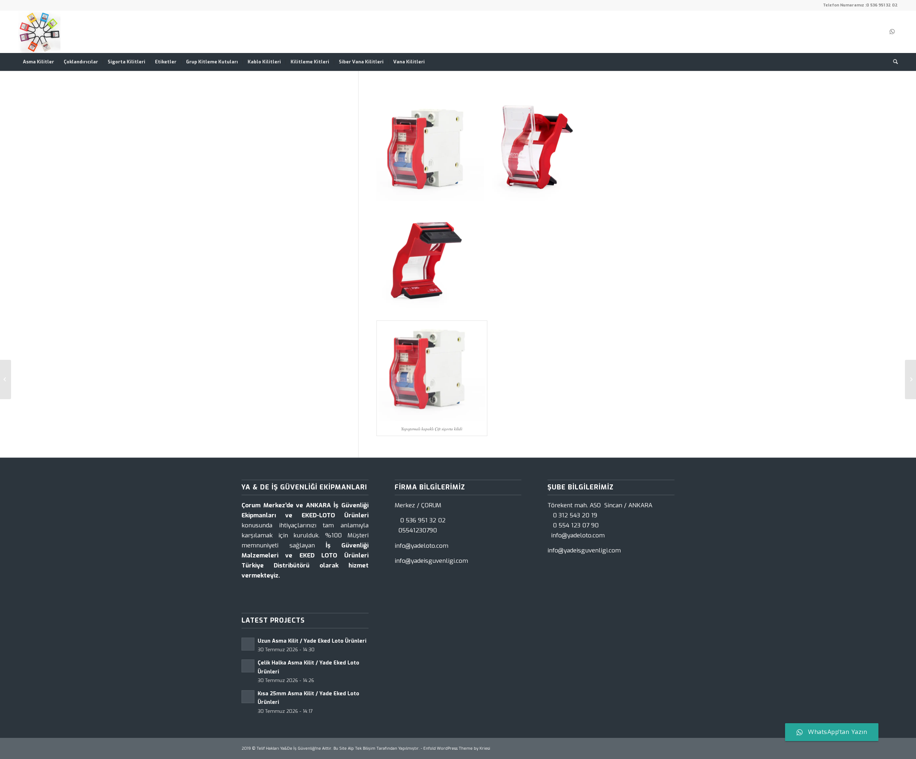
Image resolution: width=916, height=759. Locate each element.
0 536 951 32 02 (882, 5)
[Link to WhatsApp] (892, 31)
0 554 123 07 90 (576, 525)
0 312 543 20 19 (575, 515)
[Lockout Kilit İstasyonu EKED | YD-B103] (5, 379)
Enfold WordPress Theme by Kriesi (456, 748)
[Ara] (893, 62)
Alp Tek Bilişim (361, 748)
